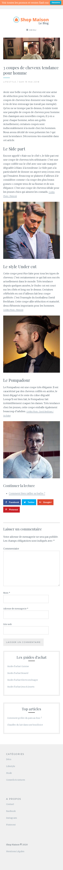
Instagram (11, 818)
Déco (8, 759)
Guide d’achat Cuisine (18, 666)
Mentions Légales (15, 851)
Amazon (56, 2)
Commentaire (11, 548)
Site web (7, 624)
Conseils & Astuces (15, 779)
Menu (33, 30)
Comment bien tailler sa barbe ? (27, 493)
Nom (6, 593)
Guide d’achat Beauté (17, 673)
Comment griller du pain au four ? (24, 718)
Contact (10, 804)
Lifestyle (10, 766)
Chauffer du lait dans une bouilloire (25, 724)
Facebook (11, 811)
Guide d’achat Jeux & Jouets (20, 686)
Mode (9, 773)
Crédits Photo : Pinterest (13, 310)
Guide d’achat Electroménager (22, 680)
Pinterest (11, 824)
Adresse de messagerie (15, 608)
